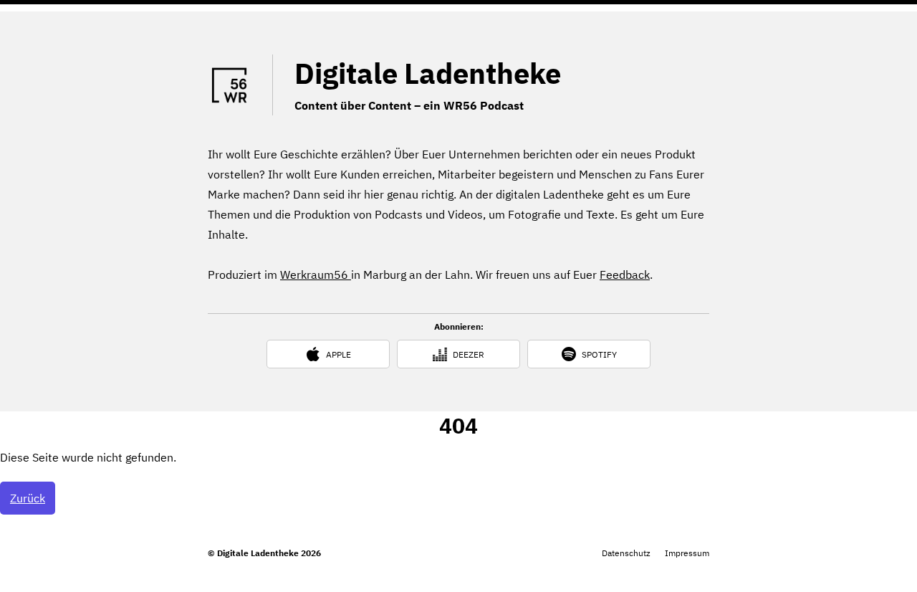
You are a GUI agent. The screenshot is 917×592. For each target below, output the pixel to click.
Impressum (687, 553)
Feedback (625, 274)
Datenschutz (626, 553)
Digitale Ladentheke (427, 73)
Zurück (27, 498)
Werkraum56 (315, 274)
